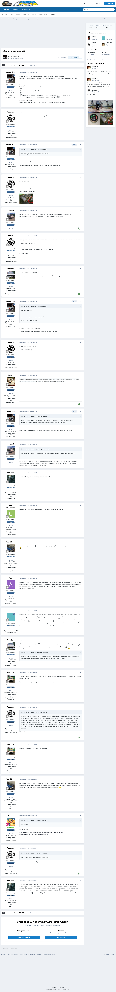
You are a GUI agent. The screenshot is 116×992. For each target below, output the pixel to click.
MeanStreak (10, 542)
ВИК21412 (109, 42)
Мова (54, 987)
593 (11, 525)
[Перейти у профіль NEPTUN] (11, 479)
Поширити (62, 57)
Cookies (61, 987)
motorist (10, 210)
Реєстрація (109, 3)
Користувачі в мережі (29, 14)
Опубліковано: (28, 72)
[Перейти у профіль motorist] (11, 217)
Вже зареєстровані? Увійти (93, 3)
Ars (10, 578)
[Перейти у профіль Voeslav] (11, 275)
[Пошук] (113, 9)
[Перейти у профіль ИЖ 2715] (11, 679)
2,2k (11, 228)
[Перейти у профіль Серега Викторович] (11, 514)
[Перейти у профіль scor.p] (11, 822)
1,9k (11, 286)
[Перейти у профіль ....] (11, 617)
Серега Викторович (10, 506)
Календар (4, 14)
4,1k (11, 629)
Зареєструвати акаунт (24, 937)
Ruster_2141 (17, 56)
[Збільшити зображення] (20, 548)
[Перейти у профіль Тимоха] (11, 118)
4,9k (11, 393)
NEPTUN (10, 473)
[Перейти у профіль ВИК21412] (103, 44)
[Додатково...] (80, 72)
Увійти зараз (61, 937)
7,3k (11, 491)
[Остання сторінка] (26, 65)
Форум (53, 14)
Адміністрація (43, 14)
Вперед (21, 65)
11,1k (11, 833)
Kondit (10, 375)
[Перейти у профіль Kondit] (11, 381)
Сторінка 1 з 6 (34, 65)
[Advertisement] (34, 35)
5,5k (11, 130)
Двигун (21, 58)
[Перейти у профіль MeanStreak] (11, 548)
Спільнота (6, 9)
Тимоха (10, 112)
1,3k (11, 560)
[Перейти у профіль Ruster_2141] (5, 57)
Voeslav (10, 268)
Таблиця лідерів (15, 14)
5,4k (11, 691)
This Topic (105, 9)
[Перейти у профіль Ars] (11, 584)
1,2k (11, 596)
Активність (16, 9)
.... (10, 611)
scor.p (10, 815)
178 (11, 90)
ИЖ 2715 (10, 673)
